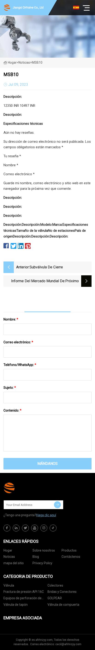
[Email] (57, 504)
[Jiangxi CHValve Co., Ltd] (26, 488)
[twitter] (25, 528)
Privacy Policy (42, 563)
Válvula (8, 585)
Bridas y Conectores (62, 592)
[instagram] (43, 528)
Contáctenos (71, 556)
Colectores (55, 585)
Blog (36, 556)
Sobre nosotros (44, 550)
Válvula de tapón (15, 604)
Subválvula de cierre (46, 267)
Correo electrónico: (18, 342)
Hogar (12, 62)
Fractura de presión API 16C (23, 592)
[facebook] (6, 528)
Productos (69, 550)
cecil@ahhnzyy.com (68, 644)
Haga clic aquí (46, 515)
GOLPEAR (55, 598)
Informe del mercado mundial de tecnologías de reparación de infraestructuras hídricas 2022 (38, 281)
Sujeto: (9, 387)
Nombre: (10, 319)
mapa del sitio (13, 563)
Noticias (9, 556)
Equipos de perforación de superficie (22, 599)
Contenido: (12, 410)
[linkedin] (16, 528)
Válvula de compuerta (63, 604)
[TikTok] (53, 528)
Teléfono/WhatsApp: (19, 365)
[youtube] (34, 528)
